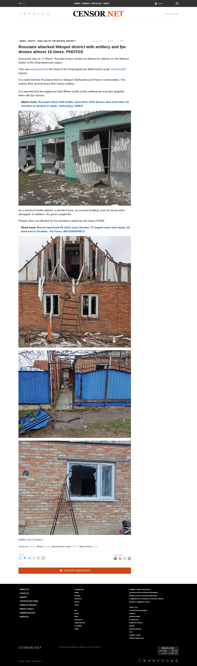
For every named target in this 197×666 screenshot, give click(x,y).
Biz (75, 610)
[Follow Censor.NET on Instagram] (163, 660)
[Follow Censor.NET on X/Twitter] (144, 660)
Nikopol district (88, 546)
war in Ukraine (135, 629)
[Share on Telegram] (29, 557)
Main (76, 616)
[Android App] (38, 13)
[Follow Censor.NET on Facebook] (140, 660)
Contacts (24, 593)
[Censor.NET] (98, 13)
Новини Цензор (27, 613)
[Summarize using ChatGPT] (115, 558)
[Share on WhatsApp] (34, 557)
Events (86, 3)
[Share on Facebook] (20, 557)
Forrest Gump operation (139, 589)
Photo (31, 41)
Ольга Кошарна (34, 539)
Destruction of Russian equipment (143, 592)
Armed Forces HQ (136, 638)
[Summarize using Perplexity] (124, 558)
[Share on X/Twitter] (25, 557)
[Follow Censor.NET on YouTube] (153, 660)
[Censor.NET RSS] (48, 13)
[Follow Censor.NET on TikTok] (158, 660)
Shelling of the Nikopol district (56, 41)
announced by (39, 69)
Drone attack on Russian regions (143, 596)
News (77, 3)
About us (24, 589)
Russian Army (134, 616)
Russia (132, 626)
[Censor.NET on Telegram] (29, 13)
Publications (79, 623)
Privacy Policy (27, 609)
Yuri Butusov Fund (29, 601)
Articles (96, 3)
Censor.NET (118, 69)
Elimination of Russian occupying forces (146, 599)
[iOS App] (43, 13)
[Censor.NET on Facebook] (20, 13)
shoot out (27, 546)
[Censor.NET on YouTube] (34, 13)
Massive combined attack (139, 602)
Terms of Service (28, 605)
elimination (133, 620)
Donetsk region (135, 623)
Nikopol (43, 546)
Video (106, 3)
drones (132, 613)
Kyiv (131, 632)
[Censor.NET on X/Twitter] (25, 13)
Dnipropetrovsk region (64, 546)
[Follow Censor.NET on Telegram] (149, 660)
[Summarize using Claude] (120, 558)
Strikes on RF (134, 635)
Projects (78, 620)
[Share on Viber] (38, 557)
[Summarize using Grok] (129, 558)
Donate (23, 597)
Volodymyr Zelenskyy (138, 610)
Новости (24, 617)
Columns (78, 626)
